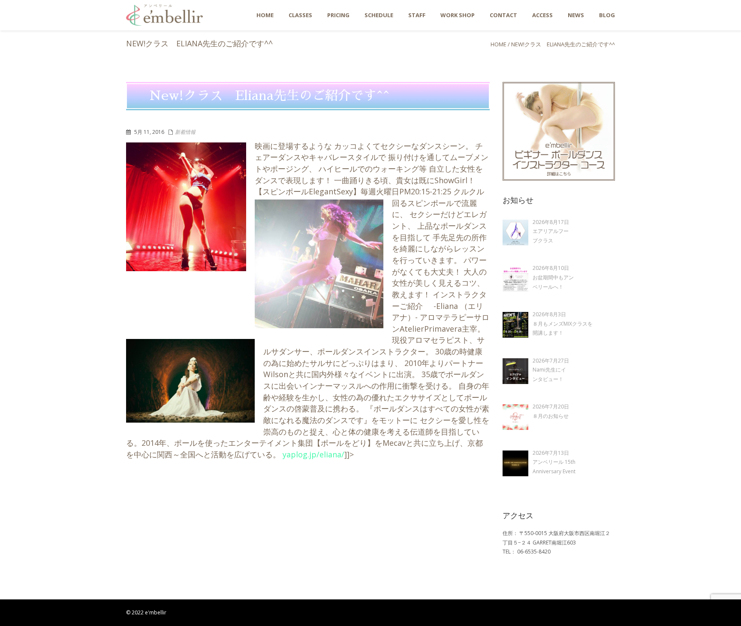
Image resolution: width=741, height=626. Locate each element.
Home (498, 44)
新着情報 (185, 132)
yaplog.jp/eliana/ (313, 454)
